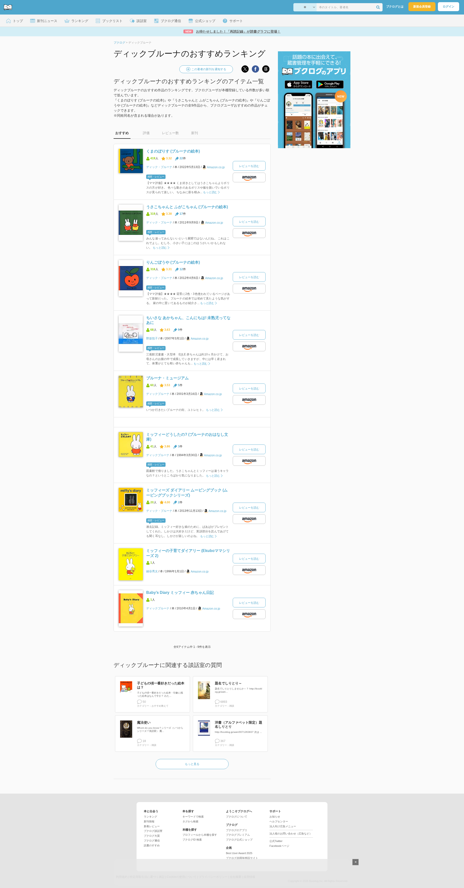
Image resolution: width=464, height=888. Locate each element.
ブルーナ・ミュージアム (167, 378)
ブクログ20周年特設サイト (242, 858)
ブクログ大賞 (152, 835)
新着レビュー (152, 826)
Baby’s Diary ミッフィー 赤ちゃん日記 (180, 592)
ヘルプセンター (278, 821)
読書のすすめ (152, 845)
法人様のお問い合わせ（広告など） (290, 833)
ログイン (448, 6)
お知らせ (274, 816)
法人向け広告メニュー (282, 826)
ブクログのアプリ (236, 830)
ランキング (150, 816)
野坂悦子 (152, 338)
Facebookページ (279, 845)
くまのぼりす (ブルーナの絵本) (173, 151)
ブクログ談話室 (153, 830)
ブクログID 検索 (192, 839)
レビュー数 (170, 133)
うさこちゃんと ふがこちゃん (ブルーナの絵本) (187, 207)
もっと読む (210, 192)
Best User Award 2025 (239, 853)
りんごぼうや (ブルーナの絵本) (173, 262)
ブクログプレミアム (238, 834)
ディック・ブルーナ (159, 167)
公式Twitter (276, 841)
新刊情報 (149, 821)
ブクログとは (395, 6)
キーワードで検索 (193, 816)
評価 (146, 133)
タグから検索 (190, 821)
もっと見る (192, 764)
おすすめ (122, 133)
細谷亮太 (152, 571)
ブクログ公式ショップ (239, 839)
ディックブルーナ (157, 394)
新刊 (194, 133)
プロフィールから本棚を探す (199, 834)
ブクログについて (236, 816)
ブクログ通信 (152, 840)
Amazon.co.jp (216, 167)
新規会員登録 (422, 6)
